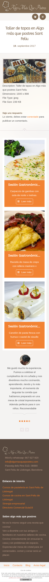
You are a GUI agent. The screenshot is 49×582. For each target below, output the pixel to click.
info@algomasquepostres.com (21, 461)
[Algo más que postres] (25, 2)
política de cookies (15, 578)
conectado (33, 116)
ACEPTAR (26, 579)
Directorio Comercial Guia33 (18, 507)
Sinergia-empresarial (14, 503)
